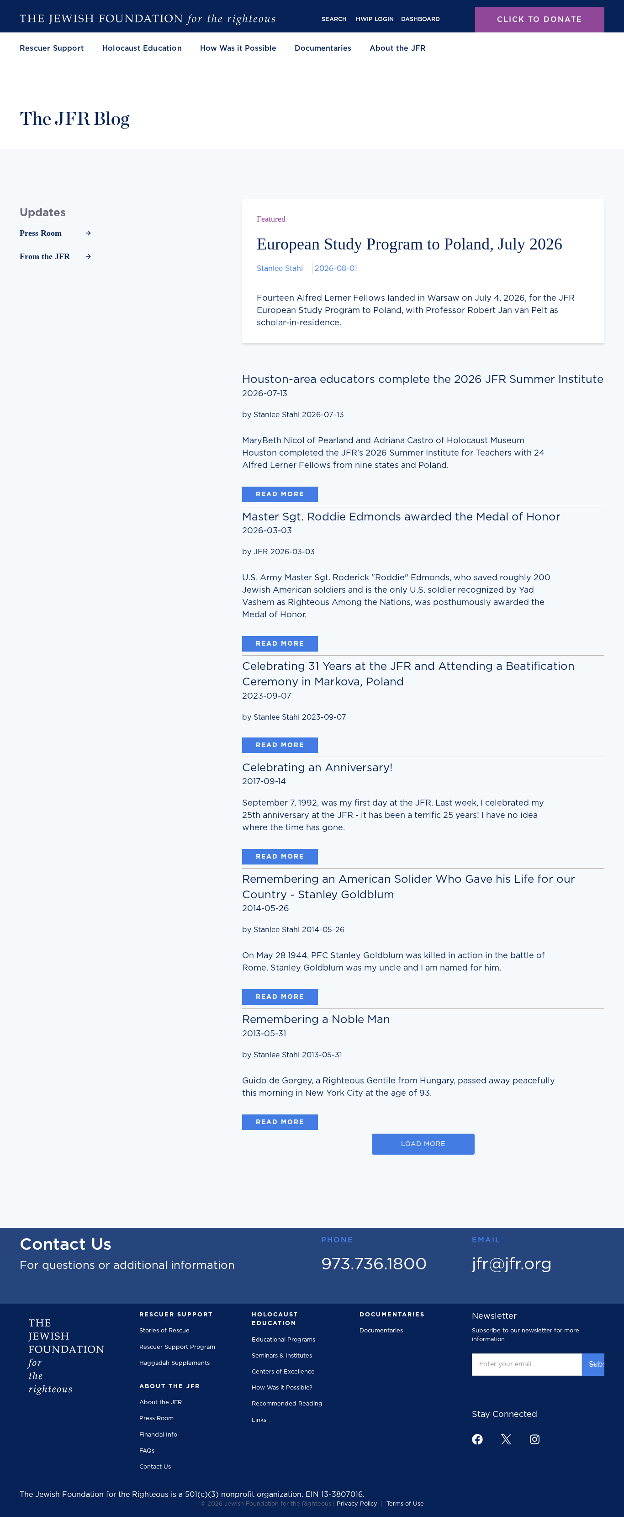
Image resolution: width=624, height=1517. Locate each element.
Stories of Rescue (164, 1331)
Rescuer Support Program (177, 1347)
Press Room (156, 1419)
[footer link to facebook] (477, 1439)
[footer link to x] (506, 1439)
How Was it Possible (238, 48)
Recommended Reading (287, 1404)
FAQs (146, 1451)
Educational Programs (283, 1340)
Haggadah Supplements (174, 1363)
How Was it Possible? (282, 1388)
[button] (52, 48)
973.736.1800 (374, 1264)
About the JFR (160, 1403)
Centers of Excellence (283, 1372)
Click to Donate (539, 19)
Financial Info (158, 1435)
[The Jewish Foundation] (147, 19)
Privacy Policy (357, 1504)
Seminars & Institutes (282, 1356)
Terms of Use (405, 1504)
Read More (280, 494)
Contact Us (155, 1467)
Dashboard (420, 19)
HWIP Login (375, 19)
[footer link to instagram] (534, 1439)
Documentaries (323, 48)
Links (259, 1420)
